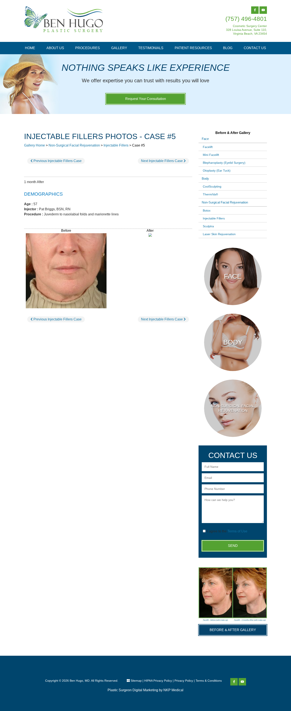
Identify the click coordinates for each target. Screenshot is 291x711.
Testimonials (150, 48)
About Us (55, 48)
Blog (227, 48)
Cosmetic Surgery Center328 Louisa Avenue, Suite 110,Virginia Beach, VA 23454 (246, 29)
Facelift (208, 147)
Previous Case (57, 161)
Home (30, 48)
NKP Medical (173, 690)
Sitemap (136, 680)
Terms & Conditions (209, 680)
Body (205, 178)
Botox (206, 210)
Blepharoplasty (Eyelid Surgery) (224, 162)
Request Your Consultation (145, 99)
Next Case (162, 161)
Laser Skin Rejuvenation (219, 234)
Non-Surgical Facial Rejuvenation (74, 145)
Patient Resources (193, 48)
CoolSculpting (212, 186)
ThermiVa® (210, 194)
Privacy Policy (183, 680)
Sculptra (208, 226)
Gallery (119, 48)
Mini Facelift (211, 154)
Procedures (87, 48)
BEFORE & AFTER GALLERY (233, 630)
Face (205, 139)
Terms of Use (237, 531)
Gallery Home (34, 145)
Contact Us (255, 48)
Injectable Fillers (116, 145)
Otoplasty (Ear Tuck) (216, 170)
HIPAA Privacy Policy (158, 680)
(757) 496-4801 (246, 19)
